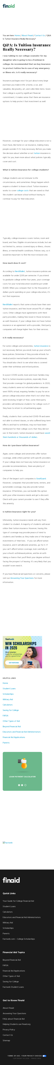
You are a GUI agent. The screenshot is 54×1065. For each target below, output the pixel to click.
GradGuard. (41, 478)
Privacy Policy (9, 1029)
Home (5, 683)
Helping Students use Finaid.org (16, 1024)
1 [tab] (19, 785)
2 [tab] (22, 785)
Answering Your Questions (22, 578)
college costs (23, 190)
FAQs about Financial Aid (14, 1019)
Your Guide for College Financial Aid (18, 901)
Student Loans (9, 688)
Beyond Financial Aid (12, 726)
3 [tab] (25, 785)
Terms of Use (14, 1056)
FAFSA (5, 715)
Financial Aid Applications (14, 737)
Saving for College (11, 710)
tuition (37, 153)
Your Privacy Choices (31, 1056)
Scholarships (8, 694)
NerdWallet (20, 271)
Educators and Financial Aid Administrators (22, 732)
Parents (6, 743)
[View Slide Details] (22, 771)
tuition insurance (41, 346)
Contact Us (8, 1035)
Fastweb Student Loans (13, 987)
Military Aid (8, 699)
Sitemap (6, 1040)
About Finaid (8, 1008)
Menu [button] (48, 5)
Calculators (8, 705)
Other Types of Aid (11, 721)
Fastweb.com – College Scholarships (19, 939)
